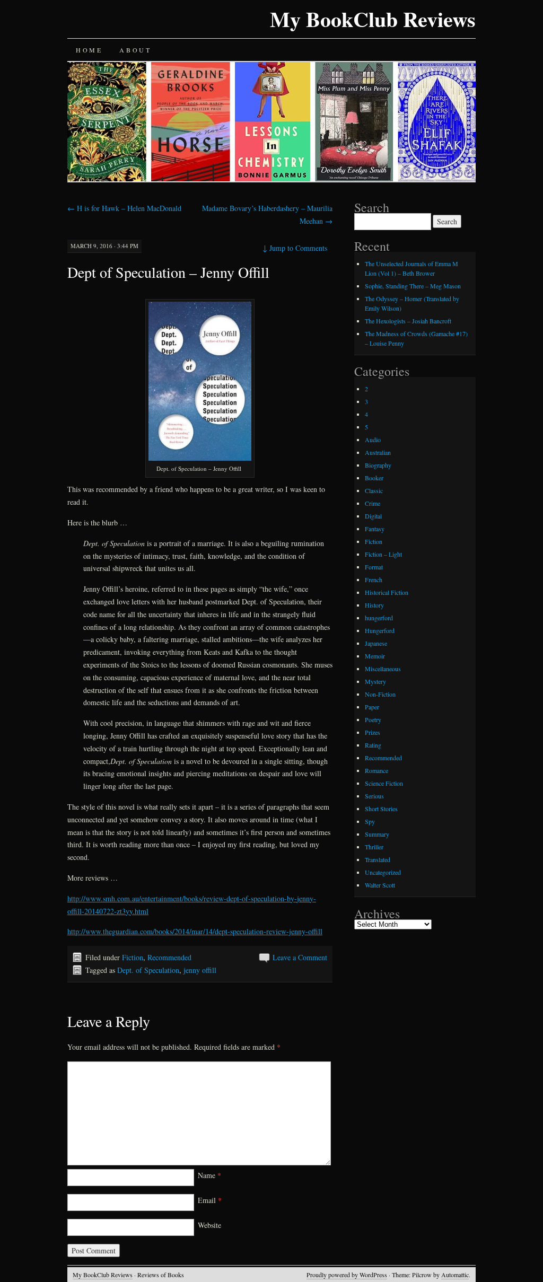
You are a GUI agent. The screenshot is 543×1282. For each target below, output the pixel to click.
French (373, 579)
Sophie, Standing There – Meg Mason (413, 286)
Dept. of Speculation (148, 970)
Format (374, 567)
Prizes (372, 732)
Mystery (375, 681)
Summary (377, 834)
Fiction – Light (383, 554)
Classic (374, 490)
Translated (377, 859)
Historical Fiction (386, 592)
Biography (378, 465)
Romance (376, 770)
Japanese (376, 643)
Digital (373, 516)
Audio (373, 439)
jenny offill (199, 970)
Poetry (373, 719)
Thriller (374, 846)
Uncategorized (383, 872)
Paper (372, 707)
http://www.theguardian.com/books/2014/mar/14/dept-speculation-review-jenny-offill (194, 931)
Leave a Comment (300, 957)
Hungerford (380, 630)
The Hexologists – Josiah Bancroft (408, 321)
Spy (370, 821)
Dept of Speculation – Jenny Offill (168, 272)
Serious (374, 796)
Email (210, 1200)
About (135, 50)
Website (209, 1225)
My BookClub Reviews (373, 18)
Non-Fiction (380, 694)
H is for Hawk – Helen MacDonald (124, 208)
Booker (374, 477)
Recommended (169, 957)
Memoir (375, 656)
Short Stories (381, 808)
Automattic (455, 1274)
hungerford (379, 617)
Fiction (132, 957)
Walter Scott (380, 885)
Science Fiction (384, 783)
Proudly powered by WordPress (346, 1274)
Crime (372, 503)
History (374, 605)
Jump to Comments (294, 248)
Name (209, 1175)
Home (89, 50)
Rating (373, 745)
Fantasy (374, 528)
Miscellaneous (383, 668)
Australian (378, 452)
